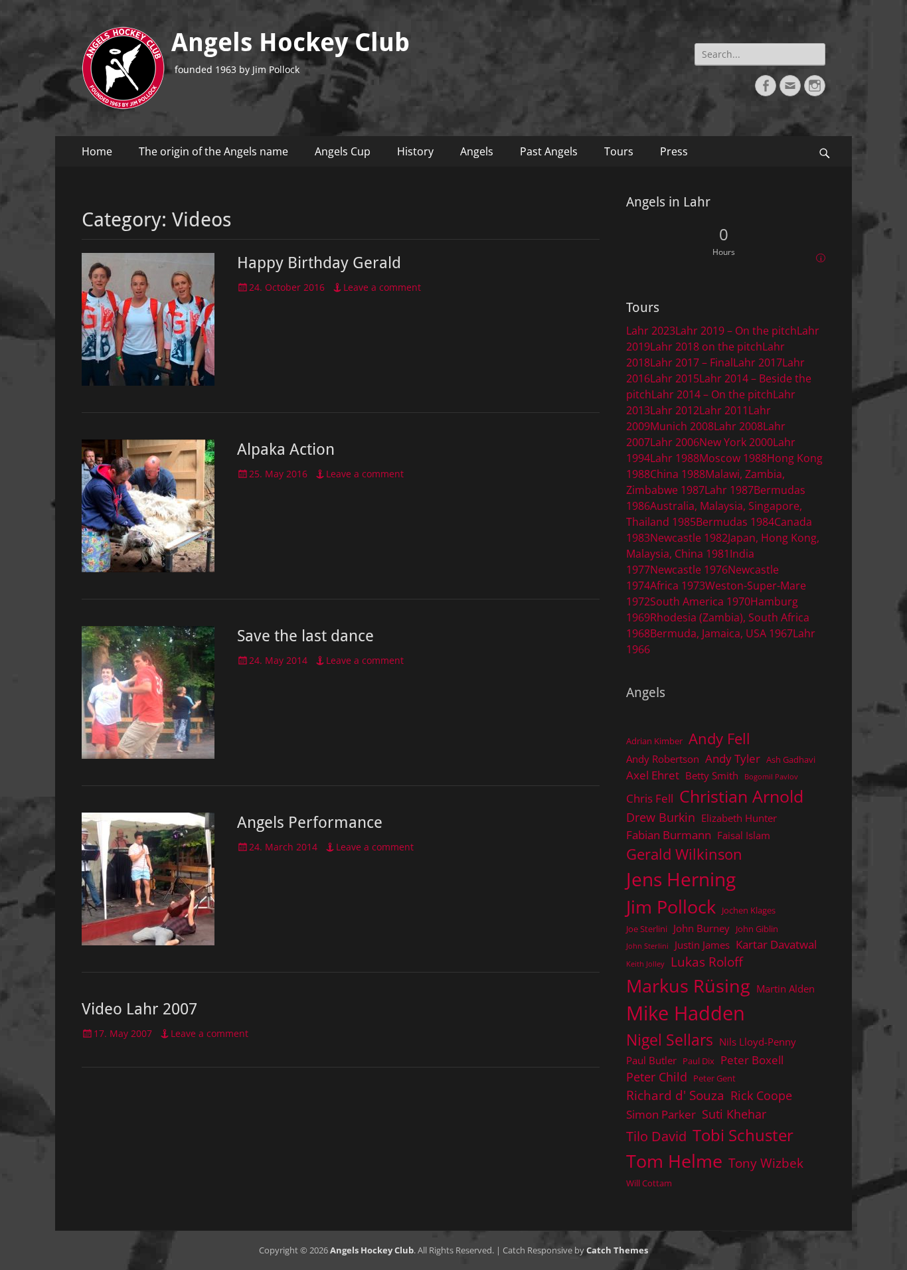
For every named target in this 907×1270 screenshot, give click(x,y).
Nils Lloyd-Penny (757, 1041)
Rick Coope (761, 1095)
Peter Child (656, 1077)
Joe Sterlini (646, 929)
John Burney (701, 928)
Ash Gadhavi (790, 759)
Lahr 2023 (650, 330)
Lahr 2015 (674, 378)
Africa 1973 (677, 585)
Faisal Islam (743, 835)
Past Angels (549, 151)
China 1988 (677, 474)
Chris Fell (649, 798)
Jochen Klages (749, 910)
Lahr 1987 (729, 490)
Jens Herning (681, 879)
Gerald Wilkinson (684, 854)
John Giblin (757, 929)
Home (97, 151)
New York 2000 (736, 442)
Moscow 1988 (733, 458)
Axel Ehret (652, 775)
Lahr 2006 (674, 442)
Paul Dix (698, 1061)
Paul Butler (651, 1060)
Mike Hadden (685, 1013)
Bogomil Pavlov (771, 776)
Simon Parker (661, 1114)
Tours (618, 151)
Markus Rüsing (688, 985)
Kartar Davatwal (776, 944)
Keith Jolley (645, 964)
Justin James (702, 944)
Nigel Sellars (669, 1039)
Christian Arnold (741, 796)
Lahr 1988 (674, 458)
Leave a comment (382, 287)
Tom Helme (674, 1161)
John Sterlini (647, 946)
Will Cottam (649, 1183)
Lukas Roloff (707, 962)
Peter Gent (714, 1078)
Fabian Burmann (668, 834)
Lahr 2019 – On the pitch (736, 330)
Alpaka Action (286, 449)
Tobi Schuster (743, 1135)
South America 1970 (700, 601)
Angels (476, 151)
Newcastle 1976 (689, 569)
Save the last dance (305, 636)
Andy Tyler (732, 758)
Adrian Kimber (654, 741)
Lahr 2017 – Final (691, 362)
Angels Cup (343, 151)
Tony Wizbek (765, 1163)
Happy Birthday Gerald (319, 263)
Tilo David (656, 1136)
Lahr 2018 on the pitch (706, 346)
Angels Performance (309, 822)
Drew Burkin (660, 817)
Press (674, 151)
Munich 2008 (682, 426)
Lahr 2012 (674, 410)
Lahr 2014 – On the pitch (712, 394)
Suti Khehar (734, 1114)
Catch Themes (617, 1250)
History (415, 151)
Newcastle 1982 (689, 537)
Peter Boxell (751, 1060)
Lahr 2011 (723, 410)
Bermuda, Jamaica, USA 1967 (721, 633)
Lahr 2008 (738, 426)
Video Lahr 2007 (139, 1009)
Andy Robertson (662, 758)
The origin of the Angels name (213, 151)
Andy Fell (719, 738)
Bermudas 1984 (735, 522)
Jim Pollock (671, 906)
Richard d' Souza (675, 1095)
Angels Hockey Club (290, 42)
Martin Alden (785, 988)
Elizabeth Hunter (739, 818)
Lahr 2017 (757, 362)
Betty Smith (711, 775)
